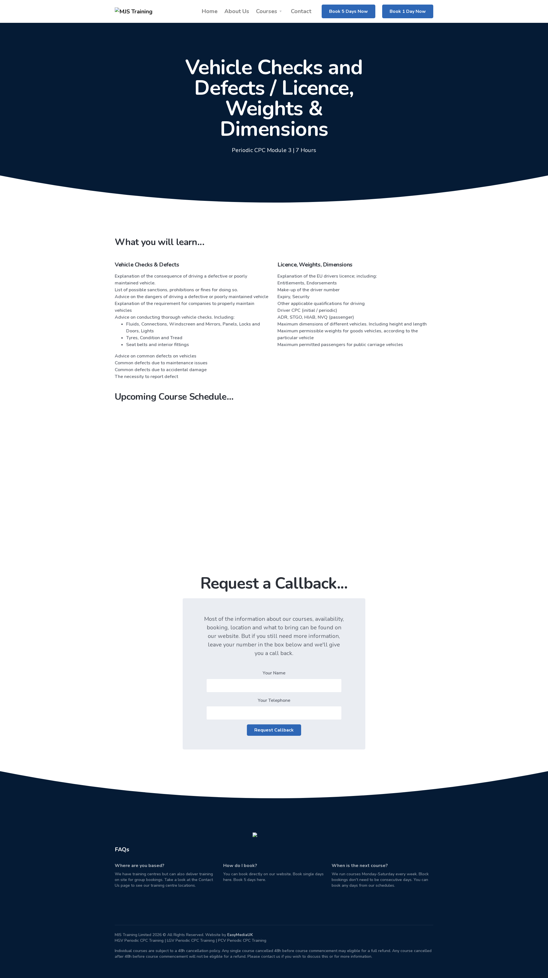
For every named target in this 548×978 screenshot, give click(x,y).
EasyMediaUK (240, 934)
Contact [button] (301, 11)
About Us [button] (236, 11)
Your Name (274, 673)
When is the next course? (360, 865)
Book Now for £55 (148, 508)
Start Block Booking (302, 508)
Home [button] (209, 11)
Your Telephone (274, 700)
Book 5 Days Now (348, 11)
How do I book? (240, 865)
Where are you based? (139, 865)
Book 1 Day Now (408, 11)
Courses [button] (266, 11)
